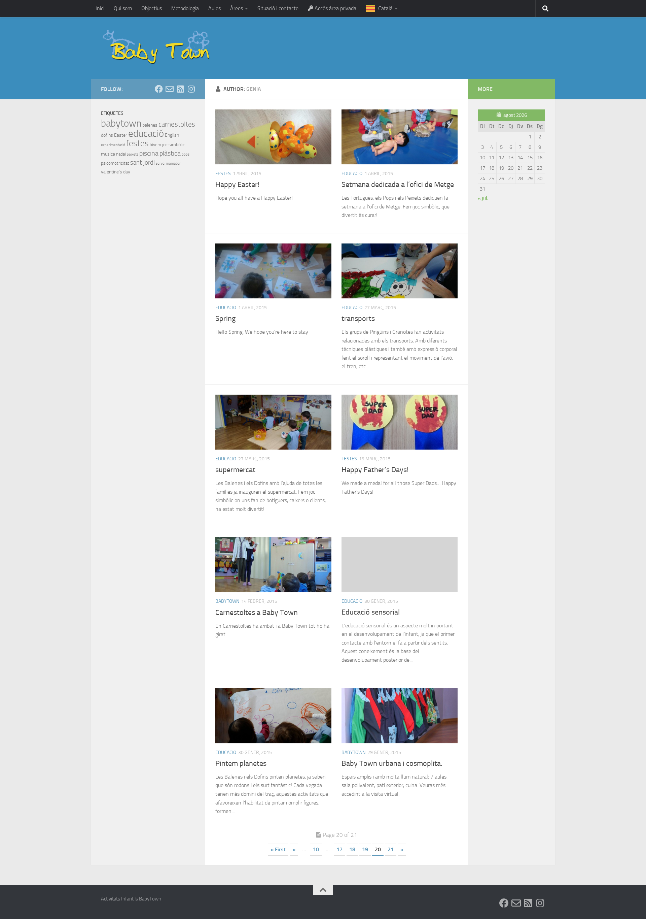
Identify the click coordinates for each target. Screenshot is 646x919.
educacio (352, 173)
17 (339, 849)
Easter (120, 135)
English (172, 135)
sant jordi (142, 162)
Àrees (236, 8)
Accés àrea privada (334, 8)
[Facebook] (159, 89)
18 (352, 849)
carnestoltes (176, 124)
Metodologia (185, 8)
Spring (225, 318)
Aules (214, 8)
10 (316, 849)
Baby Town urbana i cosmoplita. (392, 763)
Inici (100, 8)
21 (391, 849)
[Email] (170, 89)
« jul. (483, 198)
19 (365, 849)
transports (358, 318)
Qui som (123, 8)
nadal (121, 154)
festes (223, 173)
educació (146, 133)
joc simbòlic (173, 144)
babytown (227, 601)
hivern (155, 144)
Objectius (151, 8)
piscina (148, 153)
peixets (132, 154)
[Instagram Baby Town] (191, 89)
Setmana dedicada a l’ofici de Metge (398, 184)
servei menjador (168, 163)
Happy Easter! (237, 184)
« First (278, 849)
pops (185, 154)
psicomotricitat (115, 163)
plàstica (170, 153)
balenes (149, 125)
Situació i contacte (277, 8)
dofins (107, 135)
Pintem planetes (240, 763)
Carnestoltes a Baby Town (256, 612)
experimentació (113, 145)
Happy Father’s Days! (375, 469)
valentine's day (115, 172)
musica (108, 154)
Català (385, 8)
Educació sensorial (371, 612)
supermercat (235, 469)
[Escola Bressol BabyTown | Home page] (157, 48)
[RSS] (180, 89)
